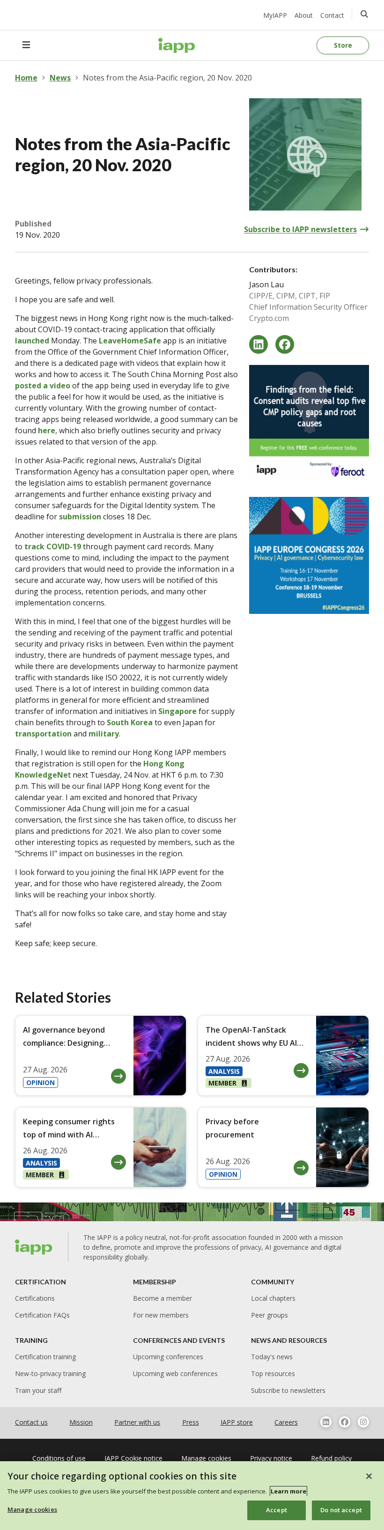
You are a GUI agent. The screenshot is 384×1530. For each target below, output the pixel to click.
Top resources (273, 1373)
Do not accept (341, 1510)
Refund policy (331, 1458)
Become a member (162, 1298)
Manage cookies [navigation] (206, 1458)
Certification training (45, 1356)
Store (343, 45)
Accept (276, 1510)
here (46, 430)
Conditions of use (59, 1458)
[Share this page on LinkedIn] (258, 344)
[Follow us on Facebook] (344, 1422)
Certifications (35, 1298)
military (104, 734)
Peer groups (269, 1315)
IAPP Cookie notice (133, 1458)
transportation (43, 734)
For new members (161, 1315)
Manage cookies (32, 1509)
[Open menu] (26, 45)
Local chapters (273, 1298)
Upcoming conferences (168, 1356)
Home (26, 78)
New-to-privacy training (50, 1373)
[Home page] (34, 1246)
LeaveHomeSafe (130, 340)
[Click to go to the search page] (364, 14)
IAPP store (237, 1422)
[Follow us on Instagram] (363, 1422)
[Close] (369, 1476)
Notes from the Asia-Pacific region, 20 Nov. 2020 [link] (167, 78)
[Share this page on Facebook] (284, 344)
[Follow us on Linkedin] (326, 1422)
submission (80, 516)
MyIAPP (275, 15)
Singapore (177, 711)
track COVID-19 (52, 546)
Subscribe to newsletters (288, 1390)
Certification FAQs (42, 1315)
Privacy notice (271, 1458)
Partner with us (137, 1422)
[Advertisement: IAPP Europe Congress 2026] (309, 555)
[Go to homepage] (176, 45)
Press (190, 1422)
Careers (286, 1422)
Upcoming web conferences (175, 1373)
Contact (332, 15)
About (304, 15)
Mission (81, 1422)
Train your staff (38, 1390)
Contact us (31, 1422)
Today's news (272, 1356)
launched (32, 340)
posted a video (42, 385)
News (60, 78)
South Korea (130, 722)
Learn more (288, 1491)
